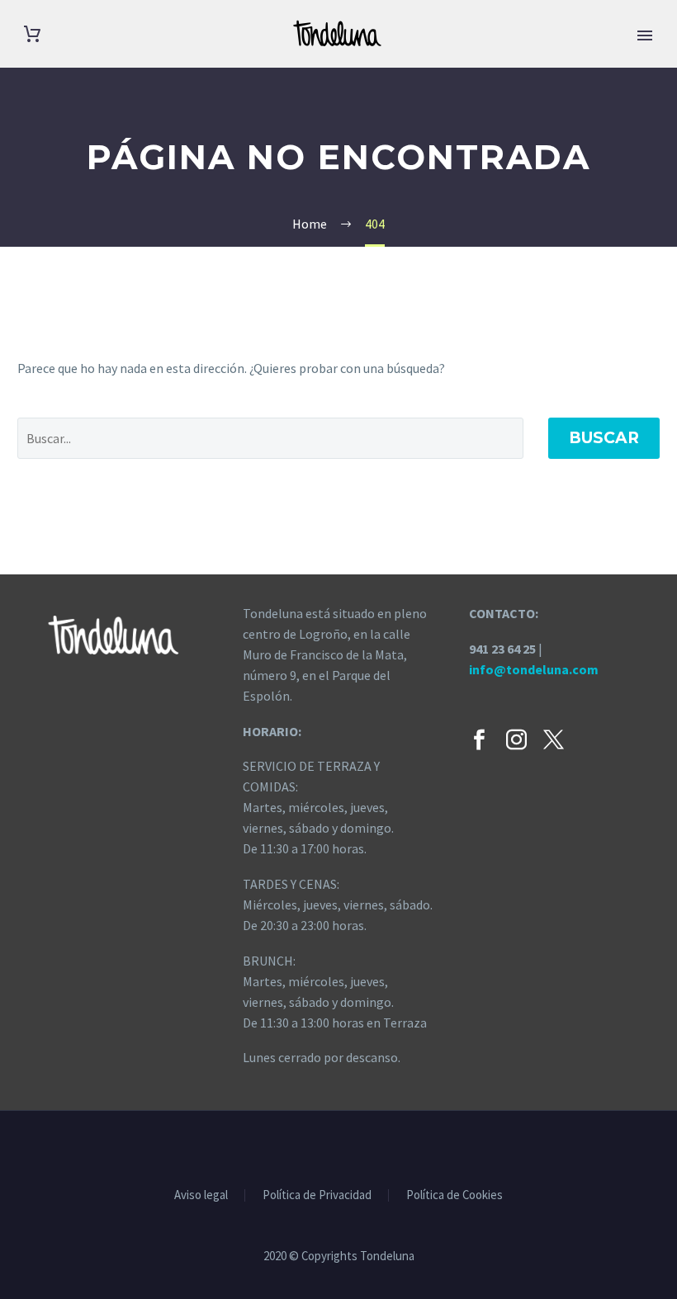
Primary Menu (645, 35)
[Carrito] (32, 34)
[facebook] (479, 740)
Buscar (604, 437)
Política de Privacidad (317, 1195)
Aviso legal (201, 1195)
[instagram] (516, 740)
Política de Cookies (454, 1195)
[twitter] (553, 740)
